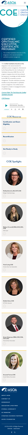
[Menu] (24, 2)
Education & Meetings (10, 405)
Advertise (9, 428)
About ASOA (6, 395)
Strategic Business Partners (12, 415)
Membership (6, 402)
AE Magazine (6, 412)
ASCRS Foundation (8, 419)
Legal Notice (16, 428)
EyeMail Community (9, 409)
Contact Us (6, 398)
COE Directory (5, 98)
